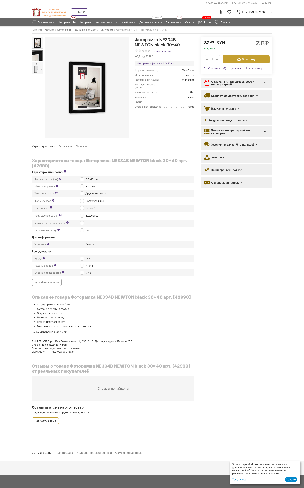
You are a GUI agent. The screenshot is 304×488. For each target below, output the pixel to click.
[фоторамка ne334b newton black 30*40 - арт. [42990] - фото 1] (87, 87)
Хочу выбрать (240, 479)
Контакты (266, 2)
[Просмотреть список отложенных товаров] (229, 12)
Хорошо (291, 479)
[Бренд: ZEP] (262, 43)
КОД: (138, 56)
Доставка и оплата (217, 2)
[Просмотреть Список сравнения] (220, 12)
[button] (232, 68)
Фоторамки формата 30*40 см (156, 63)
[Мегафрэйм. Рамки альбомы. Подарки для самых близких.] (49, 12)
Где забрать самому (244, 2)
